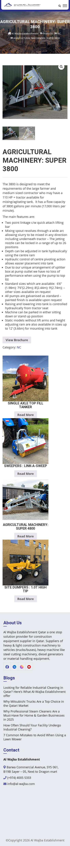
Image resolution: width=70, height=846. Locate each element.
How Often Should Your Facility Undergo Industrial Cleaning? (32, 727)
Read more (25, 415)
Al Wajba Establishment (47, 840)
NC (19, 347)
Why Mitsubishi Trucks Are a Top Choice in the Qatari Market (33, 703)
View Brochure (17, 340)
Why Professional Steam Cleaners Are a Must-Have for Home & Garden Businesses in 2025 (34, 715)
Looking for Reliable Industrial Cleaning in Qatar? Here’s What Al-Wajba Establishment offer (34, 692)
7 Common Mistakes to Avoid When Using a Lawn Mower (34, 737)
